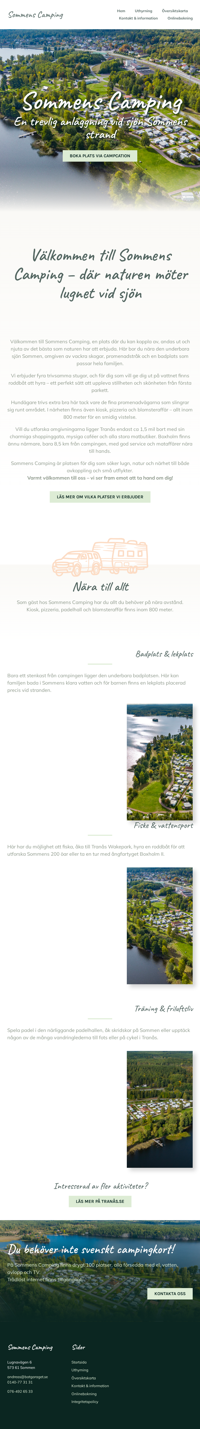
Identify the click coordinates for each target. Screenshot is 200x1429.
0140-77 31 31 (20, 1382)
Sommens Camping (34, 14)
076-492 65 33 (20, 1391)
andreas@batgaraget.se (27, 1376)
